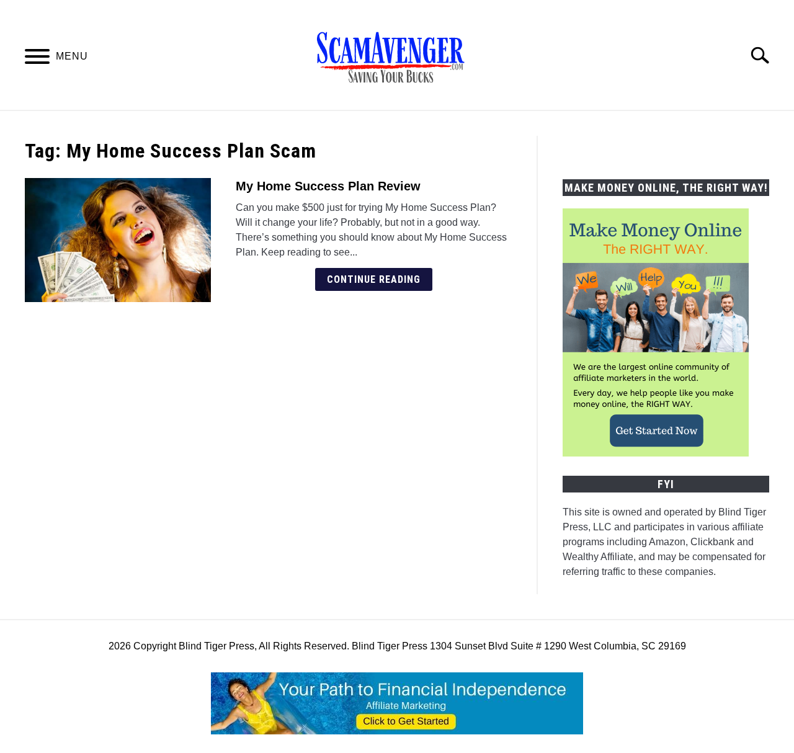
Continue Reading (374, 279)
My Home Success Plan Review (328, 186)
